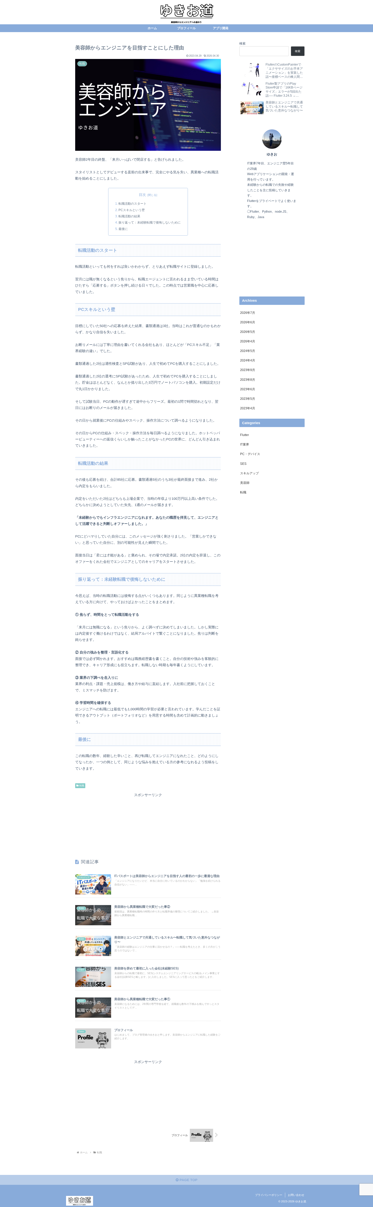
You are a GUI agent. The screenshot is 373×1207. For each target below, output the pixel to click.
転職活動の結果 (129, 216)
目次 (142, 195)
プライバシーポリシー (268, 1194)
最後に (123, 229)
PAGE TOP (188, 1180)
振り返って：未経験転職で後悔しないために (150, 222)
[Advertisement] (148, 825)
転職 (81, 785)
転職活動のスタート (132, 203)
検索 (242, 43)
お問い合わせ (296, 1194)
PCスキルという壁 (132, 210)
